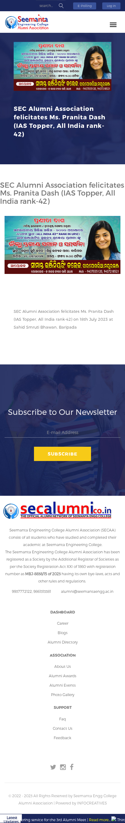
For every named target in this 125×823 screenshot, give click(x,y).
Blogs (62, 632)
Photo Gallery (62, 694)
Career (62, 623)
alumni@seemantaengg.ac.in (87, 591)
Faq (62, 719)
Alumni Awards (62, 676)
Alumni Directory (63, 642)
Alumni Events (62, 685)
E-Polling (85, 6)
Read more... (92, 820)
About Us (62, 666)
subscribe (62, 453)
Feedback (62, 738)
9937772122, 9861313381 (31, 591)
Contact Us (62, 728)
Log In (111, 6)
